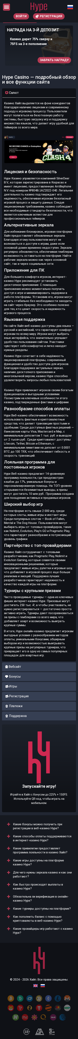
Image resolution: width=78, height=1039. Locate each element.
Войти (21, 16)
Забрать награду (54, 60)
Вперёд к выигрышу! (39, 780)
